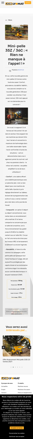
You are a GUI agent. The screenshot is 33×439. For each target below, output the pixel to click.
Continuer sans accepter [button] (16, 436)
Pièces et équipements (25, 392)
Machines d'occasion (24, 389)
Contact (3, 392)
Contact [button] (28, 2)
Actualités (4, 386)
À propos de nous (7, 383)
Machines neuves (23, 386)
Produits (21, 383)
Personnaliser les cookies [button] (16, 433)
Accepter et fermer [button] (17, 428)
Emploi (3, 389)
